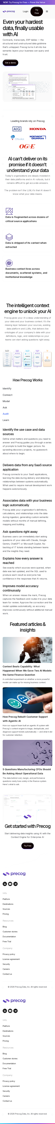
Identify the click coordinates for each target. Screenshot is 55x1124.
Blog (5, 926)
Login (25, 11)
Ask (5, 407)
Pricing (6, 914)
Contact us (7, 974)
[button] (47, 11)
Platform (6, 899)
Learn (6, 420)
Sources (6, 909)
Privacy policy (9, 954)
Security (6, 964)
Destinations (8, 904)
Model (6, 401)
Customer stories (10, 931)
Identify (7, 388)
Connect (7, 395)
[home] (13, 11)
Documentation (9, 936)
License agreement (11, 959)
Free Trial (7, 941)
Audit (6, 413)
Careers (6, 969)
